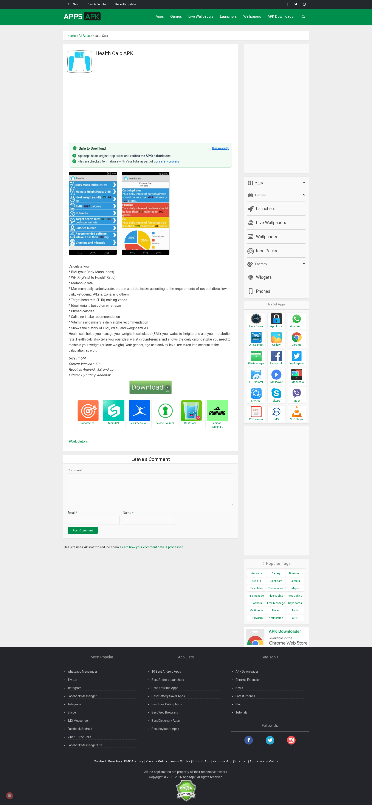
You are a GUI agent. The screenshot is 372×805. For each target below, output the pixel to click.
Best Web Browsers (165, 712)
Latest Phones (245, 696)
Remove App (222, 761)
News (239, 688)
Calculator (256, 588)
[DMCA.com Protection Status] (186, 790)
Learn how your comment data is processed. (152, 547)
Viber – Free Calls (79, 737)
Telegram (74, 704)
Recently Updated (126, 4)
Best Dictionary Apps (166, 721)
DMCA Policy (134, 761)
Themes (260, 264)
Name (128, 513)
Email (73, 513)
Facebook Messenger (82, 696)
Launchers (228, 16)
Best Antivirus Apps (165, 688)
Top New (73, 4)
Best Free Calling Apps (167, 704)
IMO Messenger (78, 721)
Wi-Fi (295, 617)
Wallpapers (252, 16)
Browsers (257, 617)
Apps (160, 16)
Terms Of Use (180, 761)
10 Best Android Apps (166, 671)
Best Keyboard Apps (165, 729)
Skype (72, 712)
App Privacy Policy (264, 761)
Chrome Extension (248, 680)
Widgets (264, 277)
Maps (295, 588)
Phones (263, 291)
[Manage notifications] (9, 795)
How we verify (220, 148)
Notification (276, 617)
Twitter (73, 680)
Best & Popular (97, 4)
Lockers (257, 603)
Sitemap (241, 761)
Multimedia (257, 610)
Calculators (79, 441)
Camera (295, 580)
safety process (169, 161)
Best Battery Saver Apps (168, 696)
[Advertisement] (150, 106)
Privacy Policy (156, 761)
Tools (295, 610)
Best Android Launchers (168, 680)
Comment (75, 470)
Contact (100, 761)
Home (72, 35)
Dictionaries (275, 588)
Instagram (75, 688)
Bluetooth (295, 573)
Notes (276, 610)
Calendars (276, 580)
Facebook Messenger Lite (85, 745)
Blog (239, 704)
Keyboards (295, 603)
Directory (115, 761)
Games (176, 16)
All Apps (84, 35)
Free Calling (295, 595)
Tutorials (241, 712)
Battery (276, 573)
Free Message (276, 603)
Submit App (201, 761)
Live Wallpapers (201, 16)
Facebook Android (80, 729)
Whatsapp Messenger (82, 671)
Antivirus (256, 573)
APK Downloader (281, 16)
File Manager (257, 595)
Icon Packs (266, 250)
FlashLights (276, 595)
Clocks (256, 580)
